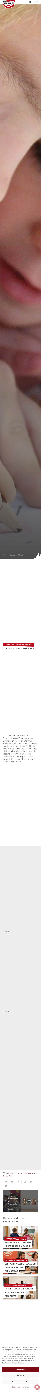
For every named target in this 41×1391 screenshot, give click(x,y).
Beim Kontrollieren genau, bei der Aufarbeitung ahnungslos (20, 1267)
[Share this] (12, 1182)
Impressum (25, 1387)
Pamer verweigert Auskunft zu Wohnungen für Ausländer (19, 1292)
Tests (11, 1176)
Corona (16, 1173)
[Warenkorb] (37, 2)
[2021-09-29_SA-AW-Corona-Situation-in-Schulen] (20, 1052)
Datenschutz (16, 1387)
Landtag (23, 1173)
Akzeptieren (20, 1369)
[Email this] (6, 1182)
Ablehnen (20, 1375)
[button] (30, 2)
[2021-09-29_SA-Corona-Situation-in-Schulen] (20, 972)
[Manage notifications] (37, 1387)
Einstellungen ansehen (20, 1382)
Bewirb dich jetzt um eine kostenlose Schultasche (18, 1244)
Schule (5, 1176)
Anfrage (9, 1173)
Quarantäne (32, 1173)
